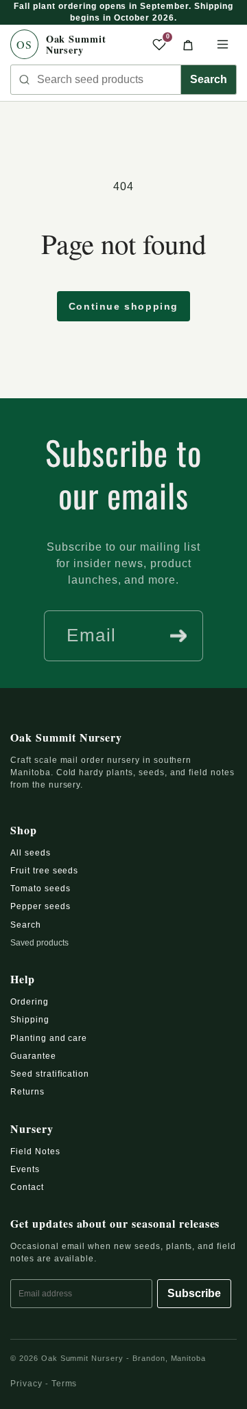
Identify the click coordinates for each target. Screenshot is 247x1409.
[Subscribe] (178, 635)
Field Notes (35, 1151)
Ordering (29, 1002)
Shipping (29, 1019)
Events (25, 1169)
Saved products (39, 943)
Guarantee (33, 1056)
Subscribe (194, 1293)
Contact (27, 1187)
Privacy (26, 1383)
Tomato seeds (40, 888)
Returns (27, 1092)
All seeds (30, 853)
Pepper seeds (40, 906)
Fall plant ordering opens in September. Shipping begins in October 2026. (123, 12)
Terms (64, 1383)
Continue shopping (123, 306)
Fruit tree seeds (44, 870)
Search (208, 79)
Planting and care (48, 1038)
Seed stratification (49, 1074)
